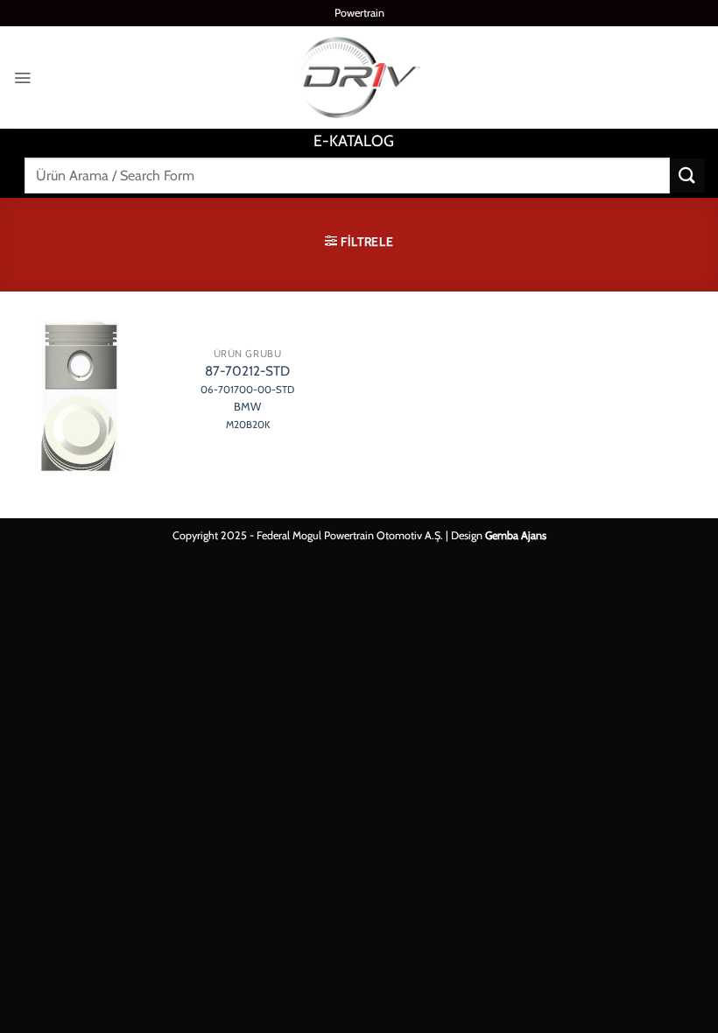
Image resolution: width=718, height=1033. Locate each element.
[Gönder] (687, 175)
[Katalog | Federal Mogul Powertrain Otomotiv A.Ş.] (359, 77)
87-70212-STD (247, 396)
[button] (22, 77)
